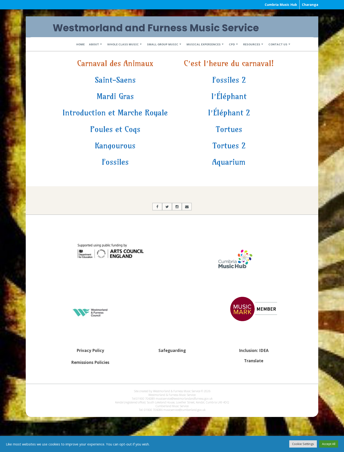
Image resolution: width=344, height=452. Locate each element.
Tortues (229, 129)
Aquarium (228, 162)
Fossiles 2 (229, 80)
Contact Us (277, 44)
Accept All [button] (328, 444)
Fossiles (115, 162)
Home (80, 44)
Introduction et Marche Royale (115, 113)
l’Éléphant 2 (229, 113)
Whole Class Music (123, 44)
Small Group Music (162, 44)
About (94, 44)
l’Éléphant (229, 96)
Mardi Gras (115, 96)
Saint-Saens (115, 80)
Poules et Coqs (115, 129)
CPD (232, 44)
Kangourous (115, 145)
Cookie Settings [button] (303, 444)
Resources (251, 44)
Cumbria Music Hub (281, 4)
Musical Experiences (204, 44)
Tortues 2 (228, 145)
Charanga (310, 4)
